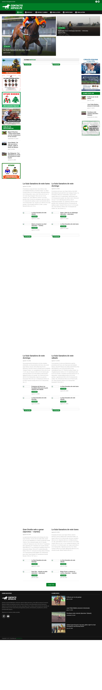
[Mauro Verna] (90, 66)
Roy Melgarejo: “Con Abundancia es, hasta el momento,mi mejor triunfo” (14, 155)
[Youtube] (99, 2)
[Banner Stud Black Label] (11, 116)
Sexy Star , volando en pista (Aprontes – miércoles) (39, 572)
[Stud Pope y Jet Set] (11, 171)
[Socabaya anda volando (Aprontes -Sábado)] (58, 617)
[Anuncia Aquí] (90, 128)
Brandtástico (19, 638)
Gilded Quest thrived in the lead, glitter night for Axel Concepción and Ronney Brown (81, 625)
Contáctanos (69, 12)
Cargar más (51, 584)
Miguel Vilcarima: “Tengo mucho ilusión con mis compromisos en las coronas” (14, 134)
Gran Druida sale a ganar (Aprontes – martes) (33, 530)
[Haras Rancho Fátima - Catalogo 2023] (11, 83)
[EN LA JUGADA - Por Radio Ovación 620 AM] (90, 83)
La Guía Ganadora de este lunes (16, 50)
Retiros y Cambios (42, 12)
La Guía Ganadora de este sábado (38, 213)
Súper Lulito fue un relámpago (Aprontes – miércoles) (73, 31)
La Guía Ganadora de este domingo (62, 185)
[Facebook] (96, 2)
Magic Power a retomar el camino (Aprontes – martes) (68, 572)
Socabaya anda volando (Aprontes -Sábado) (93, 113)
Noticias (30, 12)
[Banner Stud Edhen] (11, 99)
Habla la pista (56, 12)
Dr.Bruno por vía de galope (92, 97)
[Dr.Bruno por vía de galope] (58, 600)
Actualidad (7, 46)
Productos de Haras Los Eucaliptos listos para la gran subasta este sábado (39, 388)
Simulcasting (81, 12)
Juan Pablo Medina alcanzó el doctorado (93, 105)
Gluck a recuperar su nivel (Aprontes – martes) (38, 224)
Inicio (20, 12)
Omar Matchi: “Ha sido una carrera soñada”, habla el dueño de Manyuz (13, 145)
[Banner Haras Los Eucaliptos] (11, 66)
